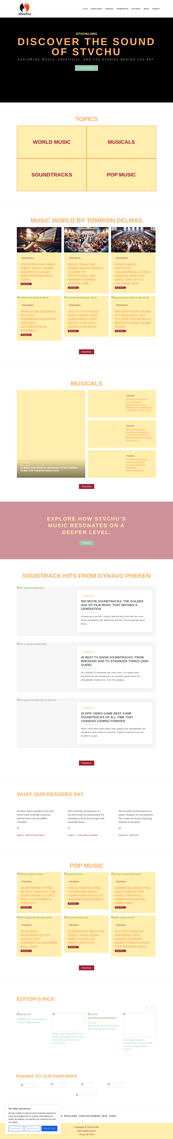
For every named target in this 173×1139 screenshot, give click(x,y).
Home (85, 9)
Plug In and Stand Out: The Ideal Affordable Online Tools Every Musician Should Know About (68, 1038)
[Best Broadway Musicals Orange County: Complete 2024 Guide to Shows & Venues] (105, 434)
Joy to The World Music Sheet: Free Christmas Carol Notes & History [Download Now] (83, 319)
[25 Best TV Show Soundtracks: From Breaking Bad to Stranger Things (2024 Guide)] (31, 644)
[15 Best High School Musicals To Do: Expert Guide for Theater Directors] (51, 434)
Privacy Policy (70, 1116)
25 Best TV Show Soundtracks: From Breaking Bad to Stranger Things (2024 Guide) (114, 661)
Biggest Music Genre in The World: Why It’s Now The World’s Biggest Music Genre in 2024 (133, 319)
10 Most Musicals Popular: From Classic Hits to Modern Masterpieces (137, 465)
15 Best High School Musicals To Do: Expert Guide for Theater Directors (49, 469)
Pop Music (135, 9)
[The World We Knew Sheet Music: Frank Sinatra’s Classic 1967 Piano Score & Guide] (39, 239)
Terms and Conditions (89, 1116)
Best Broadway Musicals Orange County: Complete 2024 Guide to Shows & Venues (139, 435)
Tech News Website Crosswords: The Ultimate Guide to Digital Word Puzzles (137, 1045)
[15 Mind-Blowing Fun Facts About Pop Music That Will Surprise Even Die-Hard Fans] (126, 874)
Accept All (49, 1128)
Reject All (32, 1128)
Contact (156, 9)
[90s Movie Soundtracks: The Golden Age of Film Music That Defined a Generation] (30, 587)
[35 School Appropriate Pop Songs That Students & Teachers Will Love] (34, 917)
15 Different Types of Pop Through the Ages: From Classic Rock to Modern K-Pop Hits (38, 895)
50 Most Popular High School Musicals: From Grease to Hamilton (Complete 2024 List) (139, 405)
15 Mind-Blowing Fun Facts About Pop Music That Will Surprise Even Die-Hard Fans (132, 895)
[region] (33, 1119)
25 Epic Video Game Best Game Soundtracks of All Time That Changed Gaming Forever (107, 717)
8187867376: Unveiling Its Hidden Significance (31, 1021)
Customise (16, 1128)
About (146, 9)
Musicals (109, 9)
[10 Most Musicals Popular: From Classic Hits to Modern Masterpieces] (105, 464)
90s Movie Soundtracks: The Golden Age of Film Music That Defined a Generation (112, 605)
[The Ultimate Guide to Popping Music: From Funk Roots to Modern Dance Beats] (73, 874)
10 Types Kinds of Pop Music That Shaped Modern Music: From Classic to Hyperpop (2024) (132, 939)
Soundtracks (122, 9)
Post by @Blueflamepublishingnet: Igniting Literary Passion (103, 1025)
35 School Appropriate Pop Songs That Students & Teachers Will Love (39, 939)
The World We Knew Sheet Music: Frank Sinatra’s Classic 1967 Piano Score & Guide (38, 272)
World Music (96, 9)
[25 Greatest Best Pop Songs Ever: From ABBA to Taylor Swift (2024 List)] (76, 917)
